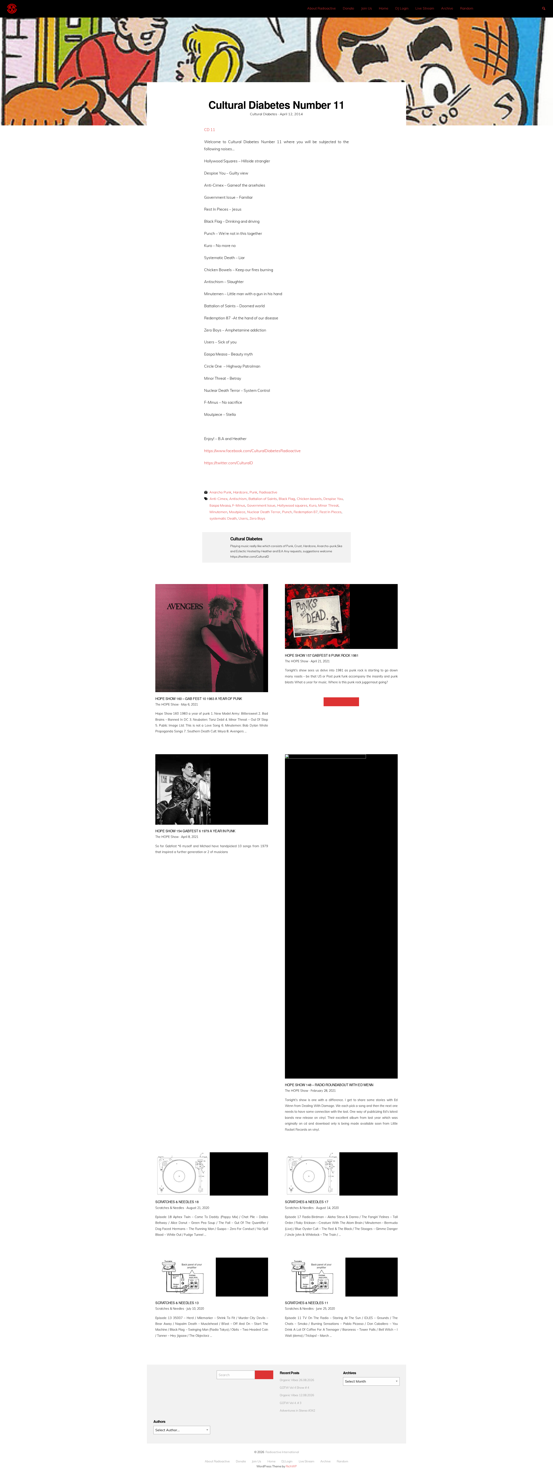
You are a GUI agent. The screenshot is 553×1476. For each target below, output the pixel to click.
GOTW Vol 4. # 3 (290, 1403)
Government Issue (261, 505)
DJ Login (401, 8)
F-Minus (238, 505)
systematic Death (223, 518)
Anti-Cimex (218, 498)
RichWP (291, 1466)
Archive (447, 8)
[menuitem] (321, 8)
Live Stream (424, 8)
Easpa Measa (220, 505)
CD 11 (209, 129)
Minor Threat (328, 505)
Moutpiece (237, 512)
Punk (253, 492)
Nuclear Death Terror (263, 512)
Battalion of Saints (262, 498)
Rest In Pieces (330, 512)
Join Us (366, 8)
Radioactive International (282, 1452)
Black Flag (287, 498)
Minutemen (218, 512)
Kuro (312, 505)
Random (466, 8)
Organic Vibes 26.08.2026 (297, 1380)
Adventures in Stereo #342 (297, 1410)
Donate (348, 8)
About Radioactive (321, 8)
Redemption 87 (306, 512)
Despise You (333, 498)
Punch (287, 512)
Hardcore (240, 492)
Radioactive (268, 492)
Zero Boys (257, 518)
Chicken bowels (309, 498)
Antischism (238, 498)
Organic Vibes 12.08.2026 (297, 1395)
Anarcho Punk (220, 492)
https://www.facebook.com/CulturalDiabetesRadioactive (252, 450)
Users (243, 518)
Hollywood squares (292, 505)
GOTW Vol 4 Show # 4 (294, 1387)
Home (383, 8)
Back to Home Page (341, 702)
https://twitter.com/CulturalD (228, 462)
